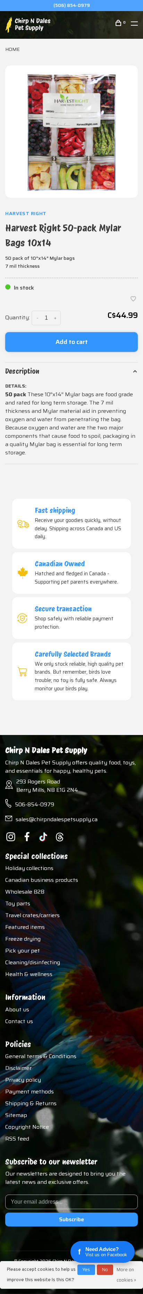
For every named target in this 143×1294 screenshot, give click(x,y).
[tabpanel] (71, 131)
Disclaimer (18, 1068)
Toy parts (17, 903)
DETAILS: (15, 386)
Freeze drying (23, 938)
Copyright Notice (27, 1127)
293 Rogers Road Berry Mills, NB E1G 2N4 (47, 785)
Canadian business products (41, 880)
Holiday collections (29, 868)
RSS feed (17, 1138)
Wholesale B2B (24, 891)
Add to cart (72, 342)
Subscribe (71, 1219)
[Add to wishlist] (133, 299)
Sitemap (16, 1115)
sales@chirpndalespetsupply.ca (57, 819)
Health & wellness (28, 974)
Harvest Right (26, 213)
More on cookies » (126, 1275)
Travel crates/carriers (32, 915)
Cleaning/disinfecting (32, 962)
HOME (12, 49)
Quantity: (17, 317)
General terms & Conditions (40, 1056)
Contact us (19, 1021)
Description (22, 371)
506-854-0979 (34, 804)
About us (17, 1009)
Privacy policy (23, 1079)
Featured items (25, 927)
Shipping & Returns (31, 1103)
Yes (86, 1269)
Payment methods (29, 1091)
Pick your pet (22, 950)
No (105, 1269)
